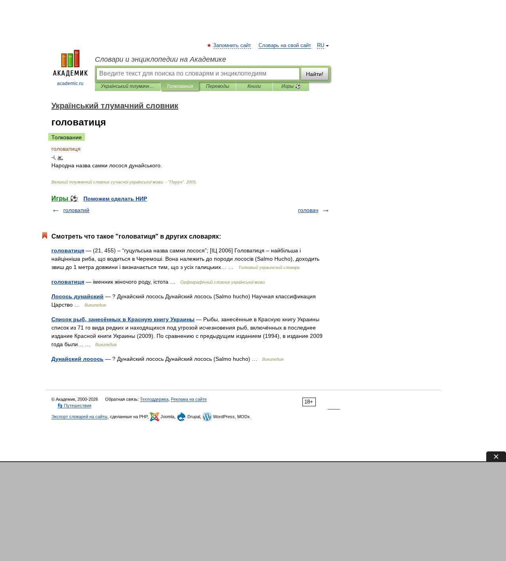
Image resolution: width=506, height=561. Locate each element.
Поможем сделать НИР (115, 198)
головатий (76, 210)
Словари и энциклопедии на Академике (160, 59)
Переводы (217, 86)
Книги (254, 86)
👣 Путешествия (74, 405)
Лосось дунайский (77, 296)
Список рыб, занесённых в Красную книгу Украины (122, 319)
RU (320, 45)
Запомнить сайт (232, 45)
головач (308, 210)
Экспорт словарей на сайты (79, 416)
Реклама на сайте (189, 399)
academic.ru (70, 83)
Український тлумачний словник (127, 86)
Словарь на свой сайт (285, 45)
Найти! (314, 74)
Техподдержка (154, 399)
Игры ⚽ (291, 86)
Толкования (179, 86)
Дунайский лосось (77, 359)
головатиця (67, 250)
